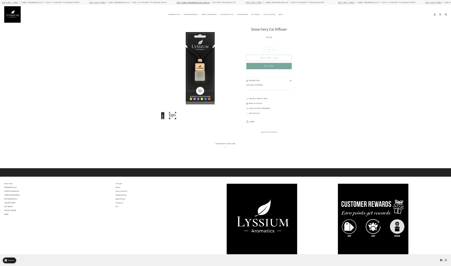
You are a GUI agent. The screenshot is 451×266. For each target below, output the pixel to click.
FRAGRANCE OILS (10, 187)
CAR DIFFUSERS (9, 203)
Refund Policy (120, 199)
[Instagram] (446, 260)
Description (254, 80)
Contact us (119, 203)
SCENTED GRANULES (11, 191)
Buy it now (269, 66)
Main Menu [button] (8, 184)
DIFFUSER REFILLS (10, 199)
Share (252, 122)
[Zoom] (200, 68)
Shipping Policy (121, 195)
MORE (6, 214)
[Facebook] (441, 260)
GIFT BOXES (8, 206)
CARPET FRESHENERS (12, 195)
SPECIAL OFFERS (10, 210)
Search (117, 187)
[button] (174, 14)
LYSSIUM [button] (118, 184)
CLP (116, 206)
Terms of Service (121, 191)
